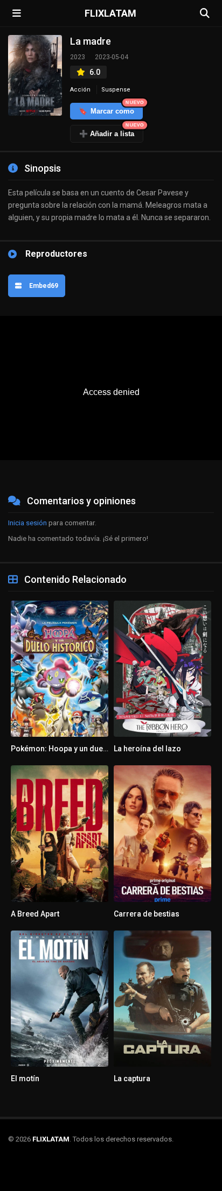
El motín (25, 1078)
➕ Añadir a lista (111, 131)
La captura (132, 1078)
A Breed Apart (35, 914)
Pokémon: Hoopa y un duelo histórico (77, 748)
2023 (77, 57)
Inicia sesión (27, 522)
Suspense (115, 89)
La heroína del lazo (147, 748)
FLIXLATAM (110, 13)
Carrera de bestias (146, 914)
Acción (80, 89)
